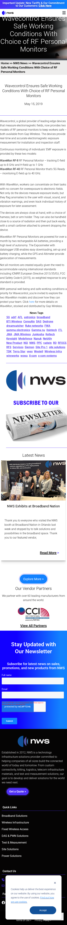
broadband (43, 317)
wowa (24, 355)
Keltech (50, 334)
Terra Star (19, 351)
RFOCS (62, 343)
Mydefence (25, 338)
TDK (9, 351)
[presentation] (2, 494)
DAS (38, 321)
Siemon (29, 347)
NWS (32, 343)
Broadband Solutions (14, 815)
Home (5, 63)
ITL (60, 330)
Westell (38, 351)
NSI (26, 343)
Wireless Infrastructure (15, 822)
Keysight (11, 338)
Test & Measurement (14, 842)
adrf (13, 317)
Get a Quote (17, 791)
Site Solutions (10, 849)
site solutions (57, 347)
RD (55, 343)
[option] (40, 614)
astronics (29, 317)
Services (18, 347)
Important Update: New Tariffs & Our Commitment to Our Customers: (33, 4)
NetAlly (47, 338)
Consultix (29, 321)
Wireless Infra (53, 351)
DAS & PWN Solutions (15, 836)
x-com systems (47, 355)
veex (30, 351)
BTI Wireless (14, 321)
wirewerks (12, 355)
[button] (64, 13)
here (31, 301)
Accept (43, 910)
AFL (20, 317)
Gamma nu (38, 330)
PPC (39, 343)
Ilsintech (51, 330)
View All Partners (33, 626)
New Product (14, 343)
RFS (8, 347)
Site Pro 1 (42, 347)
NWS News (20, 63)
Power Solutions (11, 856)
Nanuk (38, 338)
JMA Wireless (22, 334)
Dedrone (48, 321)
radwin (47, 343)
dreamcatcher (15, 325)
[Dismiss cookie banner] (55, 883)
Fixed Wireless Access (15, 829)
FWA (47, 325)
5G (8, 317)
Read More (48, 553)
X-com (33, 355)
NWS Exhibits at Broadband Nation (33, 506)
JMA (9, 334)
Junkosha (38, 334)
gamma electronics (18, 330)
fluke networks (34, 325)
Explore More (33, 579)
